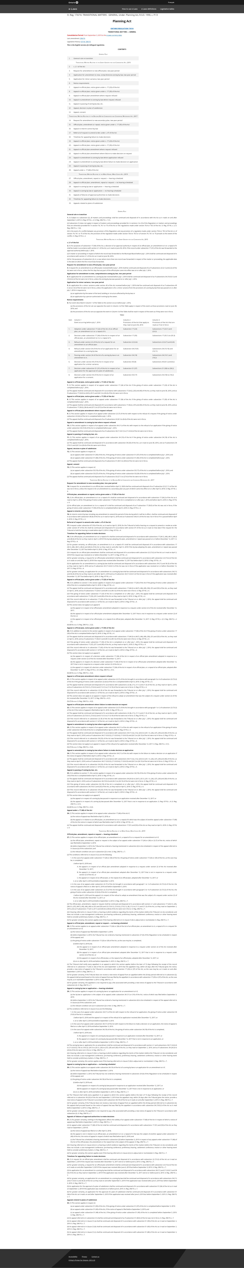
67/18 (83, 42)
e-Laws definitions (148, 9)
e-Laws (73, 9)
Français (171, 2)
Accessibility (73, 1257)
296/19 (82, 38)
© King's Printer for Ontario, (82, 1260)
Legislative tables (167, 9)
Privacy (84, 1257)
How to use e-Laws (130, 9)
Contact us (95, 1257)
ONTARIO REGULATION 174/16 (122, 29)
